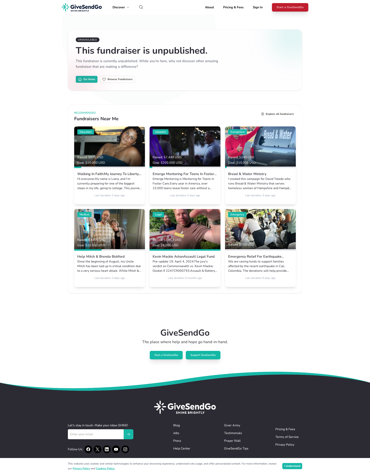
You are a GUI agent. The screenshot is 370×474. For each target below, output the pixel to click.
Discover (119, 7)
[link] (109, 165)
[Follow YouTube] (116, 449)
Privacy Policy (284, 445)
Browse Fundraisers (120, 79)
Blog (176, 425)
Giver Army (232, 425)
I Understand (292, 466)
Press (177, 441)
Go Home (89, 79)
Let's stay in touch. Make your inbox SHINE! (98, 425)
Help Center (181, 448)
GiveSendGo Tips (236, 448)
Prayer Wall (232, 441)
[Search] (141, 7)
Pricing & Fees (233, 7)
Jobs (176, 433)
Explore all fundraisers (280, 114)
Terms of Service (287, 437)
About (209, 7)
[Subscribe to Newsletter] (128, 434)
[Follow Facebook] (88, 449)
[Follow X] (97, 449)
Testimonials (233, 433)
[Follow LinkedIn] (107, 449)
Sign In (258, 7)
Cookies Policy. (105, 468)
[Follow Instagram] (125, 449)
